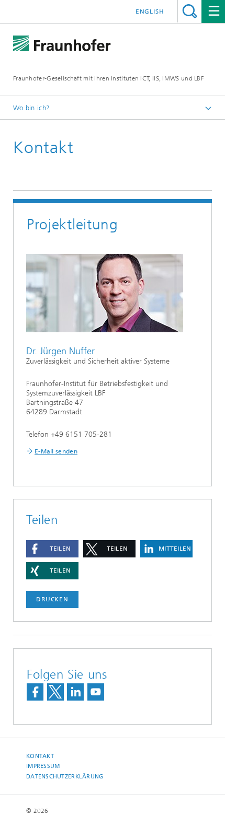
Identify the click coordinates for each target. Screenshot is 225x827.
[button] (52, 548)
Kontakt (40, 756)
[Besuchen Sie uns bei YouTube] (95, 692)
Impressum (43, 766)
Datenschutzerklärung (65, 776)
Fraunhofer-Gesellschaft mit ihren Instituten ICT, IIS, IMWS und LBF (108, 78)
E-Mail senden (56, 451)
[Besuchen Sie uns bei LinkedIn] (75, 692)
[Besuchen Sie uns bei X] (55, 692)
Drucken (52, 599)
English (150, 11)
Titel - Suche (189, 11)
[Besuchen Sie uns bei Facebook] (35, 692)
